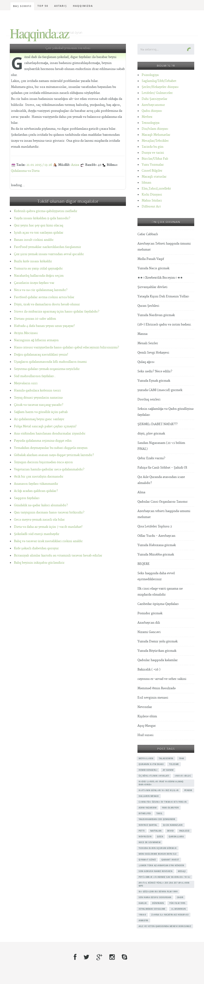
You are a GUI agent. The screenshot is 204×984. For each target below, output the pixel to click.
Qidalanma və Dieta (25, 171)
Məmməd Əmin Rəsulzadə (156, 688)
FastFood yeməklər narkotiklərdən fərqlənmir (47, 247)
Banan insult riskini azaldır (34, 240)
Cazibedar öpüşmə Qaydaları (158, 604)
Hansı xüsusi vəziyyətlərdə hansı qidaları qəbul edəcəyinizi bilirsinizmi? (66, 347)
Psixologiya (150, 75)
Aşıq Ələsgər (146, 726)
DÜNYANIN (158, 903)
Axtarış (60, 6)
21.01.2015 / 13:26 (39, 165)
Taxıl (159, 813)
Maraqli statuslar (154, 177)
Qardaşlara (176, 836)
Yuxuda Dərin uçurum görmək (158, 848)
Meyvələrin (146, 758)
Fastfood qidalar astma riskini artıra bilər (44, 297)
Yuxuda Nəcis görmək (153, 268)
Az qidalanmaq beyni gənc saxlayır (39, 419)
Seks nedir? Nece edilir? (154, 371)
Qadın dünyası (152, 111)
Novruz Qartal (148, 825)
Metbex (147, 117)
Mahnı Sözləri (152, 201)
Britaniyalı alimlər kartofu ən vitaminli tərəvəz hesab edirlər (58, 555)
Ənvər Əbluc (183, 775)
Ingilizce (184, 830)
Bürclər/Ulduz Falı (155, 159)
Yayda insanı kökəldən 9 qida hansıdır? (42, 218)
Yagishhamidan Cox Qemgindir (157, 819)
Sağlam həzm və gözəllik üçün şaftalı (41, 412)
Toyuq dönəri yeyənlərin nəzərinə (38, 398)
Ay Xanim (168, 770)
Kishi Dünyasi (152, 195)
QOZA (160, 836)
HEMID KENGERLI (148, 770)
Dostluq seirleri (148, 399)
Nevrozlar (144, 707)
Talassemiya (166, 758)
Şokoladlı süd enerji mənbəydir (36, 534)
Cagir (180, 897)
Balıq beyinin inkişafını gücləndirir (39, 563)
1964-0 (142, 914)
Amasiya (143, 920)
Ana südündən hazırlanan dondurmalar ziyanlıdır (49, 433)
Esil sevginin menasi (152, 698)
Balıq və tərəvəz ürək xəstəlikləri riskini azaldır (48, 541)
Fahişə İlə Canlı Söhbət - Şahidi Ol (162, 468)
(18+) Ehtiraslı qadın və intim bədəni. (164, 324)
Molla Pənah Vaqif (150, 259)
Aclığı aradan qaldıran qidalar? (36, 491)
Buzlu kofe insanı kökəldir (33, 261)
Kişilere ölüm (147, 716)
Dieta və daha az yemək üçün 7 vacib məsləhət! (48, 527)
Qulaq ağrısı (145, 362)
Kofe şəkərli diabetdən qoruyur (36, 548)
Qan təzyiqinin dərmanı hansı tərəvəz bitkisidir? (49, 512)
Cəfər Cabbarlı (147, 234)
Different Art (151, 206)
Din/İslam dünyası (155, 129)
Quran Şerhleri (148, 306)
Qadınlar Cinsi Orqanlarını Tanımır (162, 502)
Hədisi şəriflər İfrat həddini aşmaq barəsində (161, 783)
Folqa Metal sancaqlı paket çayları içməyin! (45, 426)
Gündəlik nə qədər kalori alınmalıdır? (41, 505)
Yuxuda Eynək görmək (153, 381)
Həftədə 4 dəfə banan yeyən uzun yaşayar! (44, 326)
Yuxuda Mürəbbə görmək (155, 554)
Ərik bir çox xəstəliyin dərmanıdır (38, 477)
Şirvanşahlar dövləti (152, 287)
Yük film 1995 (177, 903)
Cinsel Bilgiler (152, 171)
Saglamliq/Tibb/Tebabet (159, 81)
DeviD (170, 830)
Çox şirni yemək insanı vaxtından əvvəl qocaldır (49, 254)
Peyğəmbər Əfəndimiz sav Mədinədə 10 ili (164, 877)
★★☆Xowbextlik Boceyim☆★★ (160, 278)
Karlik (143, 903)
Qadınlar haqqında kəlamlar (157, 660)
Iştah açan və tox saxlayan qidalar (38, 233)
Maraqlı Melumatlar (156, 135)
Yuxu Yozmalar (153, 165)
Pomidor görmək (149, 613)
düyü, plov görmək (151, 433)
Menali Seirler (147, 343)
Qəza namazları (173, 825)
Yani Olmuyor (170, 807)
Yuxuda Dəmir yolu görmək (157, 641)
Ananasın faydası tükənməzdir (36, 484)
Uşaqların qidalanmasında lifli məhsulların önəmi (50, 362)
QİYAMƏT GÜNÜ (147, 859)
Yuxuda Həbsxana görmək (156, 545)
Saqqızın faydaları (26, 498)
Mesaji (181, 871)
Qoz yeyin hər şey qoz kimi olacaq (38, 225)
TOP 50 (42, 6)
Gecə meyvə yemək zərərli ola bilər (39, 520)
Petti (142, 830)
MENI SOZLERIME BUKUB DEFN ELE (158, 853)
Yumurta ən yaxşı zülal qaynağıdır (38, 268)
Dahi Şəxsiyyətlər (154, 99)
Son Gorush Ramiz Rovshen (155, 871)
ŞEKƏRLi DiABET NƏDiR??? (157, 424)
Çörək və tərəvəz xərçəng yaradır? (38, 405)
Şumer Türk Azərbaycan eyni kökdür (161, 865)
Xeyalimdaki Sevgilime (152, 908)
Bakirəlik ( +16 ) (148, 669)
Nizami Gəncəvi (149, 632)
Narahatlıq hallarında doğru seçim (39, 276)
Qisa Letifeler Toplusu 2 (154, 526)
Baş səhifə (22, 6)
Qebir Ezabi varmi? (151, 458)
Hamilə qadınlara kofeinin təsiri (37, 390)
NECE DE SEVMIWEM (149, 842)
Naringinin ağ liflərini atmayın (36, 340)
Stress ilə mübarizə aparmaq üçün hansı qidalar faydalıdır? (56, 312)
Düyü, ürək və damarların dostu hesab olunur (47, 304)
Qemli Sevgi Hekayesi (153, 353)
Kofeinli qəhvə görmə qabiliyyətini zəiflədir (45, 211)
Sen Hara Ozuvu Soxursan (155, 897)
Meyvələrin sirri (25, 383)
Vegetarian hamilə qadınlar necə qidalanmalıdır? (49, 469)
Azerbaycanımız (153, 105)
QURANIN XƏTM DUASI (151, 764)
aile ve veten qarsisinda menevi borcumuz (165, 926)
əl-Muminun (178, 908)
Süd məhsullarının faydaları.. (35, 376)
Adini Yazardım (147, 807)
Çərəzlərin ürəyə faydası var (34, 283)
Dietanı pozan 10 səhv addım (35, 319)
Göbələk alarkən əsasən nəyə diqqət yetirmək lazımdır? (54, 455)
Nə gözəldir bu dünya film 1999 (158, 891)
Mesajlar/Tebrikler (155, 141)
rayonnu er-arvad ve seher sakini (161, 679)
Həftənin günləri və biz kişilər (159, 790)
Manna (142, 334)
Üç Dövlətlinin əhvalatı (154, 775)
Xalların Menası (149, 796)
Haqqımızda (83, 6)
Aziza (75, 165)
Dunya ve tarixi (153, 153)
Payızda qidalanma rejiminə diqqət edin (43, 441)
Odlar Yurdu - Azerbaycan (156, 536)
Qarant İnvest (170, 859)
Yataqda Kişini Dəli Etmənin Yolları (163, 296)
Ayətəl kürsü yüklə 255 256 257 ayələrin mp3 (164, 884)
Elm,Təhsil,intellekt (156, 189)
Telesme (174, 764)
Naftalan (156, 830)
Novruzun (145, 836)
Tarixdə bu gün (152, 147)
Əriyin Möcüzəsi (26, 333)
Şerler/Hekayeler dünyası (160, 87)
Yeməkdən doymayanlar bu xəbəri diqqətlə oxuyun (50, 448)
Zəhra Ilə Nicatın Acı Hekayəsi (169, 914)
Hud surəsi (145, 735)
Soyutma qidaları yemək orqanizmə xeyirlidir (47, 369)
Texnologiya (150, 123)
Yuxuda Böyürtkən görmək (156, 651)
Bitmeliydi (145, 813)
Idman (146, 183)
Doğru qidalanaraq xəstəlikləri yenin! (41, 355)
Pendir (188, 790)
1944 (181, 758)
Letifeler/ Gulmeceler (157, 93)
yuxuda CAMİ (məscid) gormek (159, 390)
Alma (141, 492)
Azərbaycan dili (148, 623)
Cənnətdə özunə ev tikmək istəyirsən (163, 801)
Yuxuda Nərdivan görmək (156, 315)
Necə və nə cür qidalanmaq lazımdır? (40, 290)
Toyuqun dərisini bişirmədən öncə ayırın (43, 462)
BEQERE (143, 564)
